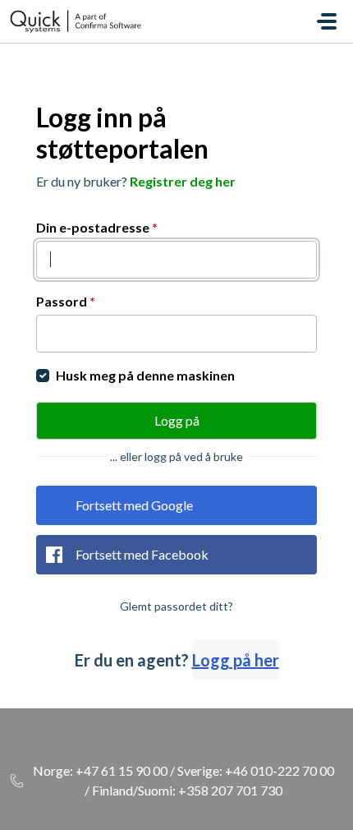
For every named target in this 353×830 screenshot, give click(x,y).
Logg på (176, 420)
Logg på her (235, 660)
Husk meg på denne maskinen (145, 375)
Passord (65, 301)
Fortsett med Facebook (142, 554)
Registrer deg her (183, 181)
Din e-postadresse (97, 227)
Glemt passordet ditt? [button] (176, 606)
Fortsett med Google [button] (134, 505)
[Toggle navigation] (326, 21)
